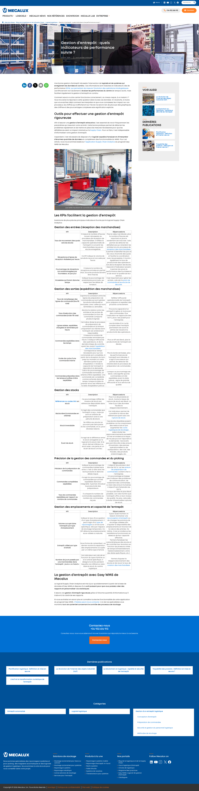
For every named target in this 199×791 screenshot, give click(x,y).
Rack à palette (92, 766)
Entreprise (102, 16)
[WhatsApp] (41, 86)
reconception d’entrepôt (117, 518)
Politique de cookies (100, 787)
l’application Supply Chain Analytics (100, 142)
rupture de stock (118, 418)
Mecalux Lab (88, 16)
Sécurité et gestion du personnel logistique (155, 728)
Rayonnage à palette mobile (97, 761)
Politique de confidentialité (69, 787)
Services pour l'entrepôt (63, 775)
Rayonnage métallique (63, 770)
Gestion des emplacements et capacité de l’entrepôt (34, 130)
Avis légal (51, 787)
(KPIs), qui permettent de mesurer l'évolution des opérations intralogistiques (97, 88)
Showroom (72, 16)
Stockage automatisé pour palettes (67, 765)
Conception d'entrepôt (146, 717)
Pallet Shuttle (91, 768)
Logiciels (21, 16)
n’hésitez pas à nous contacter (86, 602)
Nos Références (56, 16)
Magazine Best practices (127, 770)
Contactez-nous (99, 640)
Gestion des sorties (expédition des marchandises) (35, 116)
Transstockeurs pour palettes (97, 773)
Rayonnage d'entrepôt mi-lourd (98, 763)
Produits (7, 16)
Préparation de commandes (149, 722)
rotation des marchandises (118, 565)
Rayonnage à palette (62, 768)
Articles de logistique (126, 768)
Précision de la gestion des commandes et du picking (32, 125)
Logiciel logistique (79, 711)
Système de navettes (94, 771)
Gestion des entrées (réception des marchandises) (35, 111)
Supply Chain (95, 130)
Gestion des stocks (30, 121)
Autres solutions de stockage (65, 773)
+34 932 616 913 (99, 629)
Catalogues (122, 777)
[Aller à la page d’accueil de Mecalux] (3, 22)
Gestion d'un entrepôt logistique (149, 711)
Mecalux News (37, 16)
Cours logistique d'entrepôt (128, 765)
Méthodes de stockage (147, 733)
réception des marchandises (118, 249)
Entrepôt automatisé (16, 711)
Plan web (86, 787)
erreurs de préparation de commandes (118, 470)
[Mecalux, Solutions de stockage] (15, 13)
